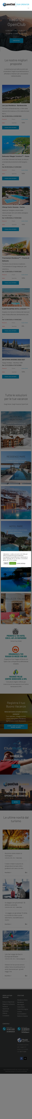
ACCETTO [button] (12, 563)
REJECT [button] (6, 563)
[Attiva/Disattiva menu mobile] (28, 8)
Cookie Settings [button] (20, 563)
